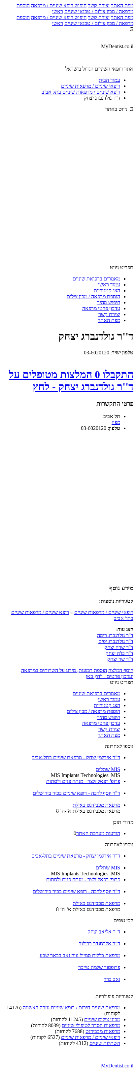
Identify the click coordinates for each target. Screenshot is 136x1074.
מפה (116, 422)
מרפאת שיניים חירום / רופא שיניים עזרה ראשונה (71, 1007)
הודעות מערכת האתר (98, 833)
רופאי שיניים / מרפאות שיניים (103, 612)
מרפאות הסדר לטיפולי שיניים (91, 1025)
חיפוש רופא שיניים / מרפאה (58, 5)
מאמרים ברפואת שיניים (96, 278)
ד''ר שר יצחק (120, 659)
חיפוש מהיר (108, 302)
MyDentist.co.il (117, 1065)
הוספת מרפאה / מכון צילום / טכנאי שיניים (75, 8)
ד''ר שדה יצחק (118, 647)
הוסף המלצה (120, 670)
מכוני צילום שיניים (102, 1019)
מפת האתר (122, 5)
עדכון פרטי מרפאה (101, 308)
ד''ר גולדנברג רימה (115, 635)
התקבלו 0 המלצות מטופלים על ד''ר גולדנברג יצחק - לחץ (71, 381)
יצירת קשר (99, 5)
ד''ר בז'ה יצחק (119, 653)
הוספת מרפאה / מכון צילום (93, 296)
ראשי (57, 11)
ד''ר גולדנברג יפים (115, 641)
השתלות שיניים (104, 1043)
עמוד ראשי (109, 284)
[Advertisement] (68, 191)
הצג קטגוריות (107, 290)
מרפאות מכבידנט (102, 1031)
